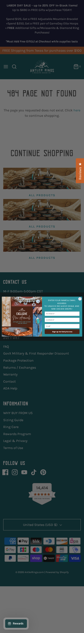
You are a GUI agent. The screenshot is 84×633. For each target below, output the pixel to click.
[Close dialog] (80, 298)
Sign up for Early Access (62, 331)
